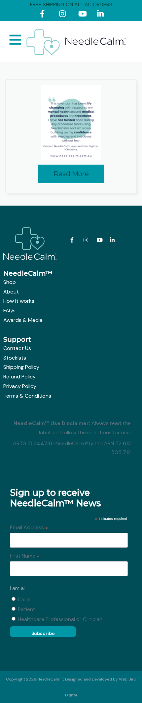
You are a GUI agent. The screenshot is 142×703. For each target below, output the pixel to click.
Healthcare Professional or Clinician (60, 619)
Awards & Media (23, 320)
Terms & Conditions (27, 395)
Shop (9, 282)
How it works (18, 300)
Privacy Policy (19, 386)
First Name (24, 556)
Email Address (29, 528)
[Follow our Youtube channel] (83, 15)
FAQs (9, 310)
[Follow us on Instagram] (64, 15)
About (11, 291)
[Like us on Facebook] (45, 15)
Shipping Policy (21, 367)
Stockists (14, 357)
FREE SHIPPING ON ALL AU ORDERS (71, 4)
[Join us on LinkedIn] (102, 15)
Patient (26, 609)
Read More (71, 174)
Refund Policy (19, 376)
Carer (24, 599)
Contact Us (17, 348)
